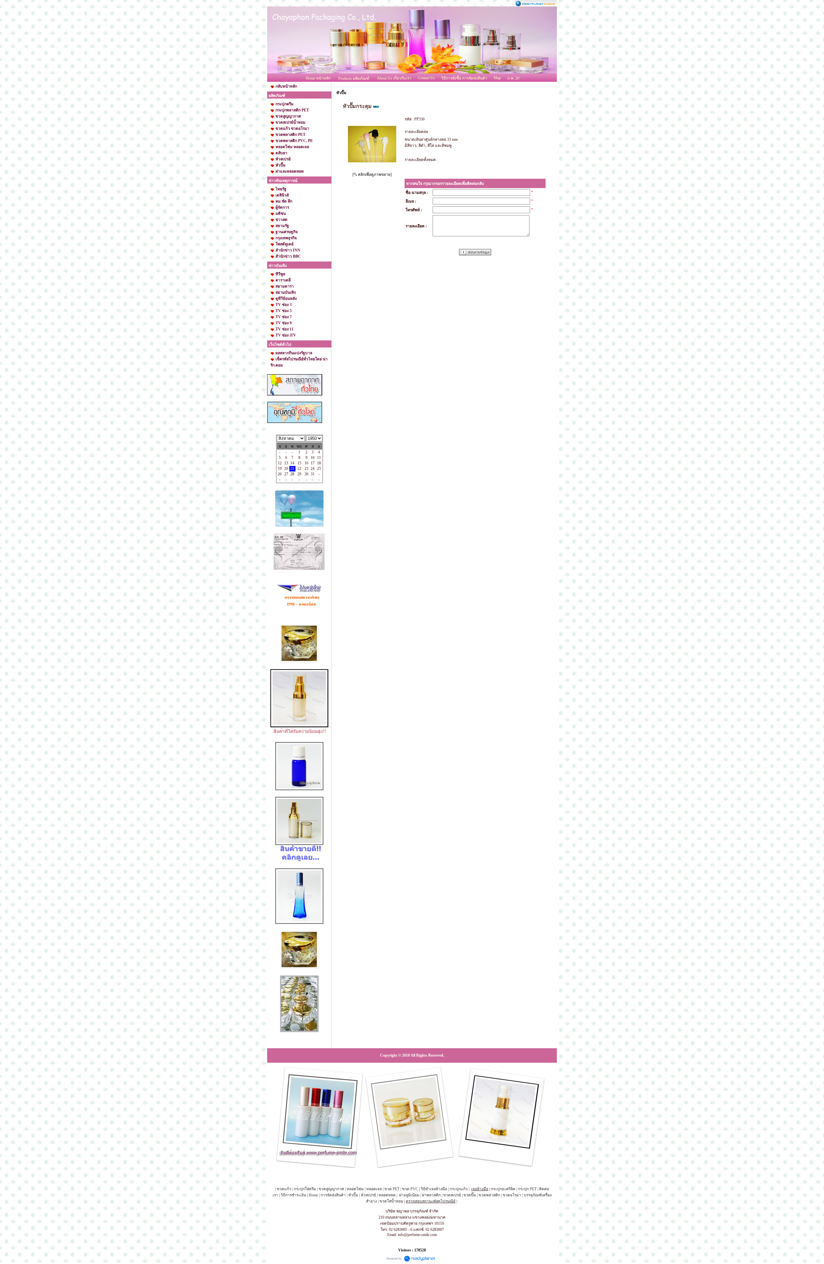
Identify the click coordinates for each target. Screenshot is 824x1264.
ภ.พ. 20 (513, 78)
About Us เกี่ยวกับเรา (394, 78)
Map (497, 78)
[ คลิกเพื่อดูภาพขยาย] (372, 174)
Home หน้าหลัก (318, 78)
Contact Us (426, 78)
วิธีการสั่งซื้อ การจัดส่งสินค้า (464, 78)
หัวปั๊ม (341, 92)
